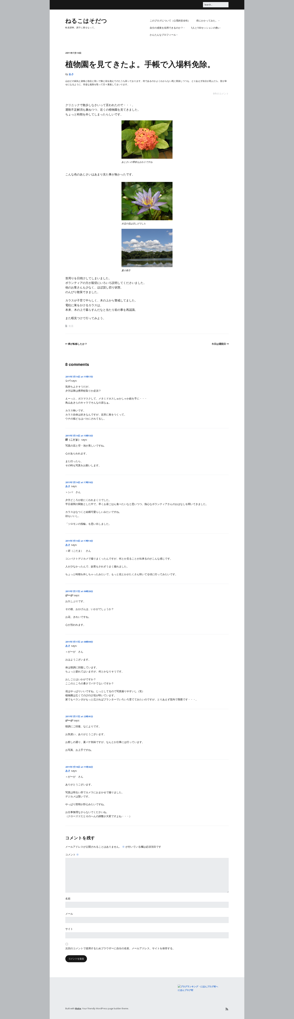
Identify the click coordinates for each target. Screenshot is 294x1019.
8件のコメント (221, 93)
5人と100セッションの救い (205, 27)
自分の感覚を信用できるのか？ (166, 27)
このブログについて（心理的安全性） (170, 20)
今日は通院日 (219, 343)
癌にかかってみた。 (207, 20)
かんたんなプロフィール (163, 34)
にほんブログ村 (185, 990)
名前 (67, 898)
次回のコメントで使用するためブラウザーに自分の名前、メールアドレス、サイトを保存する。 (120, 948)
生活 (71, 326)
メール (69, 913)
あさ (71, 74)
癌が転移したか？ (77, 343)
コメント (72, 854)
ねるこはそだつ (86, 20)
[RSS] (227, 1009)
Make (78, 1008)
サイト (69, 929)
